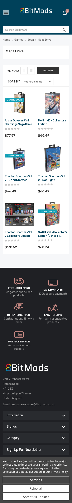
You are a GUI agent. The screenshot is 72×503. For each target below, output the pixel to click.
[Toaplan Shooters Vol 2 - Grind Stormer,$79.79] (19, 158)
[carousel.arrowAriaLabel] (19, 281)
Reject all (36, 488)
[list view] (31, 70)
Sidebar (48, 70)
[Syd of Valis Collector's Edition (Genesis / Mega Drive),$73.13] (52, 214)
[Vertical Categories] (6, 12)
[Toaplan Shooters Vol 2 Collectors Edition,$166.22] (19, 214)
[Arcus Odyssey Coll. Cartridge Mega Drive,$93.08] (19, 102)
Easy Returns (53, 314)
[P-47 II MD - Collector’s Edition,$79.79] (52, 102)
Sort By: (14, 81)
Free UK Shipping (19, 288)
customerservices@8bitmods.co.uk (33, 404)
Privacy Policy (59, 471)
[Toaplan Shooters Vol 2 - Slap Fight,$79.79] (52, 158)
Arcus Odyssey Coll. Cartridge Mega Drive (18, 122)
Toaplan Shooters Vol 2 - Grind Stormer (18, 178)
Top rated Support (19, 314)
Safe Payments (53, 289)
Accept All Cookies (36, 497)
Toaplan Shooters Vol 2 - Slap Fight (51, 178)
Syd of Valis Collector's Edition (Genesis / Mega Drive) (52, 234)
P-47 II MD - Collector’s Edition (52, 122)
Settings (36, 480)
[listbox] (37, 81)
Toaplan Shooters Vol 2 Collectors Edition (18, 234)
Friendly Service (19, 341)
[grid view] (24, 70)
